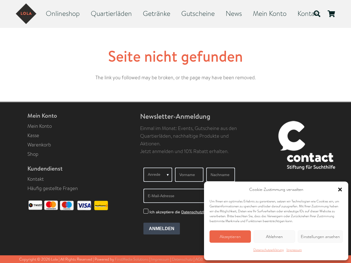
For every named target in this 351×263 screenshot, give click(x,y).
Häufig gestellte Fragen (52, 188)
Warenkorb (39, 144)
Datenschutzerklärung (268, 249)
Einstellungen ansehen (320, 237)
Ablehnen (274, 237)
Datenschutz (182, 259)
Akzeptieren (230, 237)
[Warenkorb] (331, 13)
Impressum (294, 249)
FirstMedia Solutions (132, 259)
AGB (199, 259)
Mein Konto (39, 126)
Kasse (33, 135)
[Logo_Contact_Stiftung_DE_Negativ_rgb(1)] (310, 147)
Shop (32, 154)
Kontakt (35, 179)
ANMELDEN (161, 228)
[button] (340, 189)
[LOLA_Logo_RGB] (26, 13)
